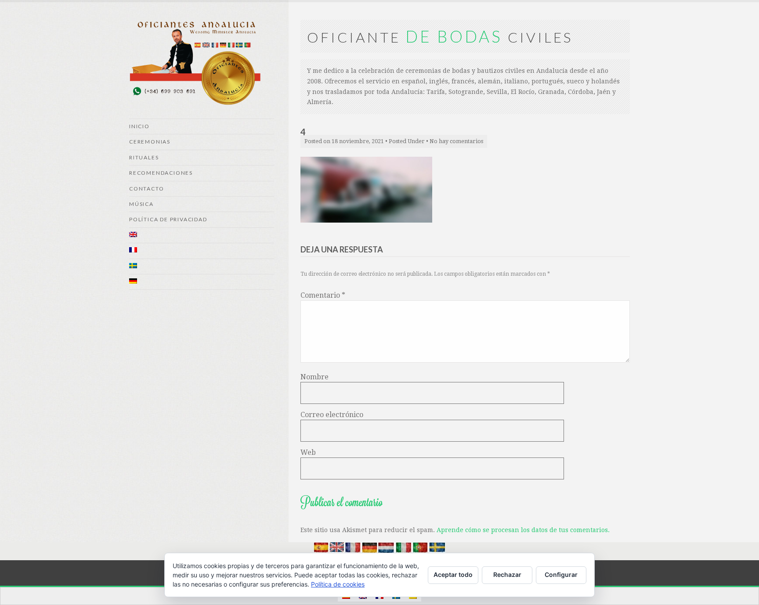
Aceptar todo (453, 574)
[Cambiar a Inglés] (201, 235)
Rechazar (507, 574)
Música (141, 204)
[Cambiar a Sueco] (201, 266)
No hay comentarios (456, 141)
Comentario (322, 295)
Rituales (144, 157)
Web (308, 452)
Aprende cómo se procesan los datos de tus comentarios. (523, 529)
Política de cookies (338, 584)
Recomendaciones (161, 172)
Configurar (561, 574)
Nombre (314, 377)
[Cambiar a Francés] (201, 251)
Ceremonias (149, 141)
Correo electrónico (331, 415)
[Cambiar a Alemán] (201, 282)
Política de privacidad (168, 219)
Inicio (139, 126)
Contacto (146, 188)
